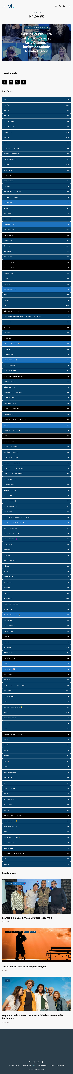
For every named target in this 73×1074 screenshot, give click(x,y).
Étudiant (36, 246)
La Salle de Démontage (36, 430)
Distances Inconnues (36, 197)
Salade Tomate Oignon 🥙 (40, 27)
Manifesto (36, 555)
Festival (36, 284)
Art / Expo (36, 105)
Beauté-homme (36, 126)
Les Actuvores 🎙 (36, 501)
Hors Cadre (36, 338)
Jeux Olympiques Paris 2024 (36, 376)
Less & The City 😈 (36, 539)
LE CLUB (36, 436)
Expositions (36, 257)
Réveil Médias (36, 696)
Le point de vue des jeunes (36, 468)
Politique (36, 647)
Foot (36, 295)
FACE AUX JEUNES (36, 262)
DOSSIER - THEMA (17, 932)
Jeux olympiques (36, 371)
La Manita (36, 425)
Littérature (36, 544)
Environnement (36, 235)
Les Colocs (36, 512)
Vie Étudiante (36, 842)
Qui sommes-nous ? (14, 1065)
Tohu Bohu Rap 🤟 (36, 821)
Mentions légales (42, 1065)
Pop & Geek (36, 653)
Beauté (36, 116)
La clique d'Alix (36, 403)
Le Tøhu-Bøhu (36, 484)
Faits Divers (36, 273)
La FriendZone (36, 414)
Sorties (36, 766)
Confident (36, 175)
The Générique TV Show (36, 815)
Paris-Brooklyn (36, 625)
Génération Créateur (36, 311)
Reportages (36, 691)
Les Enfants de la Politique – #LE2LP (36, 517)
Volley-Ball (36, 848)
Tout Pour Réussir (36, 826)
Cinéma (36, 164)
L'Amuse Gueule (36, 381)
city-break (36, 170)
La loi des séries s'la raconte (36, 419)
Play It (36, 642)
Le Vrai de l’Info (36, 490)
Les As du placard (36, 506)
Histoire (36, 327)
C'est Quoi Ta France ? (36, 148)
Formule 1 (36, 300)
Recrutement (61, 1065)
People (36, 636)
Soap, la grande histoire (36, 734)
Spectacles (36, 777)
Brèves (36, 137)
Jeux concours (36, 365)
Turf (36, 831)
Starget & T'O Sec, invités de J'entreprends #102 (27, 918)
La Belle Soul (36, 398)
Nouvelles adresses (36, 604)
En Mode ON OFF (36, 224)
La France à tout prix (36, 409)
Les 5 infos (36, 495)
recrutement (36, 674)
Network (36, 593)
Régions (36, 680)
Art (36, 99)
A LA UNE (8, 932)
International (36, 354)
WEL (36, 859)
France (36, 305)
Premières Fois (36, 658)
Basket (36, 110)
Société (36, 739)
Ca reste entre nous (36, 154)
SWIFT (36, 794)
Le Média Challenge (36, 452)
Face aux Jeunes (36, 267)
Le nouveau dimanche (36, 463)
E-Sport (36, 208)
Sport (36, 783)
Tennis (36, 810)
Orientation (36, 620)
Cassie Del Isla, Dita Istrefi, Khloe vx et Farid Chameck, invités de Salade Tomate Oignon (36, 42)
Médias (36, 566)
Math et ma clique (36, 560)
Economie (36, 219)
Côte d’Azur (36, 181)
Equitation (36, 240)
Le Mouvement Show (36, 457)
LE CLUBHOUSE (36, 441)
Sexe (36, 728)
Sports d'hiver (36, 788)
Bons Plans (36, 132)
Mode (36, 571)
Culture (36, 186)
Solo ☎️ (36, 761)
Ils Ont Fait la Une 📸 (36, 343)
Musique (36, 588)
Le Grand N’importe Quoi (36, 446)
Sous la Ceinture (36, 772)
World (36, 864)
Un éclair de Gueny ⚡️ (36, 837)
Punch (36, 663)
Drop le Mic (36, 202)
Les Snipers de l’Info (36, 533)
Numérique (36, 609)
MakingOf (36, 549)
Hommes (36, 333)
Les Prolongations (36, 528)
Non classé (36, 598)
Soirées (36, 756)
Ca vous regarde (36, 159)
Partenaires (36, 631)
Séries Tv (36, 723)
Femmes (36, 278)
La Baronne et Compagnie (36, 392)
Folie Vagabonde (36, 289)
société (36, 745)
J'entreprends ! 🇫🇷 (36, 360)
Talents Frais (36, 799)
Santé (36, 712)
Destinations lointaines (36, 192)
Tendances (36, 804)
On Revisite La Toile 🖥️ (36, 615)
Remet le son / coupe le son (36, 685)
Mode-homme (36, 582)
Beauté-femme (36, 121)
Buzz (36, 143)
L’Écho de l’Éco (36, 387)
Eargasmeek (36, 213)
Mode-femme (36, 577)
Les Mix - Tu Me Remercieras (36, 522)
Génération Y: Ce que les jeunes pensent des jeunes (36, 316)
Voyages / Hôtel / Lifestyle (36, 853)
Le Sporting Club (36, 479)
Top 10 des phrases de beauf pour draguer (24, 966)
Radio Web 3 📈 (36, 669)
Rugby (36, 701)
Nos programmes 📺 (29, 1065)
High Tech (36, 322)
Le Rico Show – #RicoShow (36, 474)
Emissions (28, 27)
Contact (52, 1065)
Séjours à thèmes (36, 718)
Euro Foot (36, 251)
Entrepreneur (36, 230)
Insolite (36, 349)
